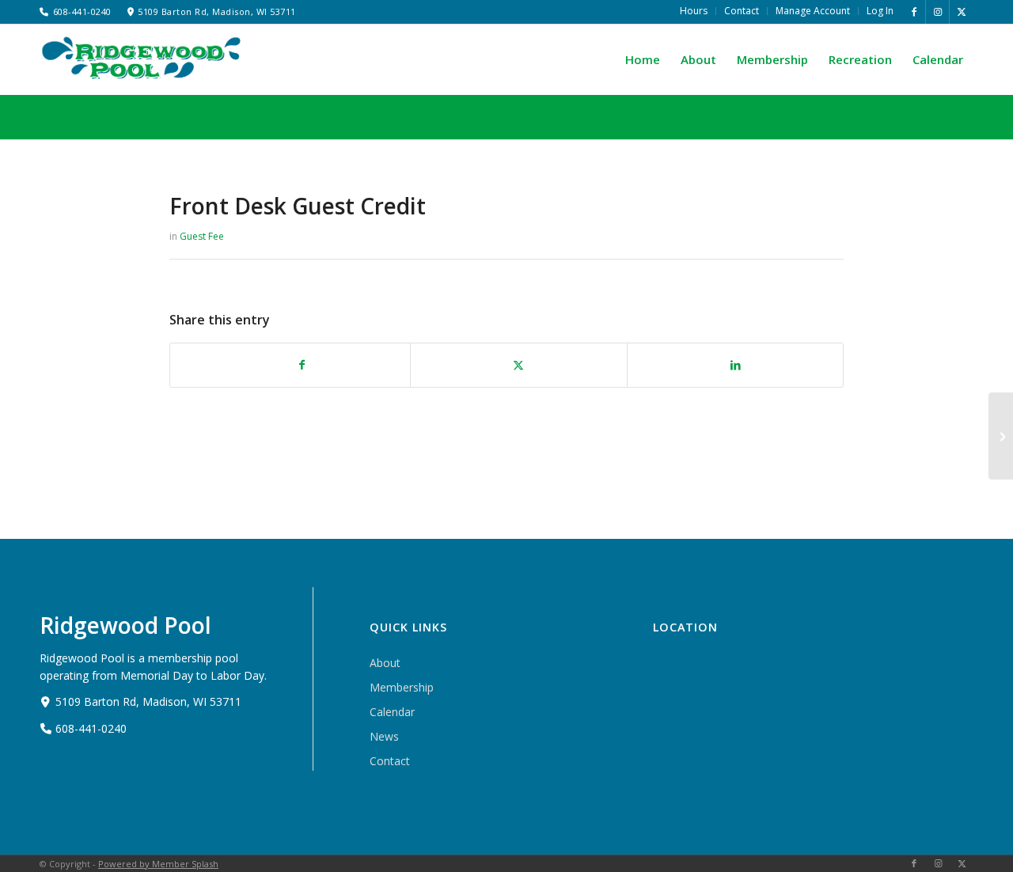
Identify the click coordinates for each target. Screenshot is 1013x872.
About (385, 662)
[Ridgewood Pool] (142, 58)
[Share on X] (519, 365)
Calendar (392, 711)
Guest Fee (202, 236)
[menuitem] (694, 11)
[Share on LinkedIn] (736, 365)
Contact (390, 760)
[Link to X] (961, 12)
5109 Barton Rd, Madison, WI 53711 (217, 11)
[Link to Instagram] (937, 12)
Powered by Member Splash (158, 864)
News (384, 736)
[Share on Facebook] (302, 365)
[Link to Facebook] (913, 12)
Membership (402, 687)
